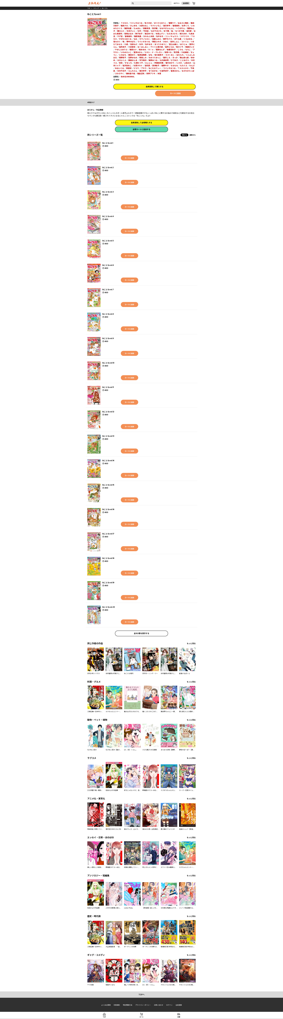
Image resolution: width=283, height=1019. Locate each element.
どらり (136, 68)
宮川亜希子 (158, 55)
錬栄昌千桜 (130, 73)
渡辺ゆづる (149, 34)
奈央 (121, 63)
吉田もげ (133, 44)
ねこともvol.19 (108, 582)
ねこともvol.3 (108, 192)
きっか (175, 57)
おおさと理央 (183, 23)
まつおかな (153, 71)
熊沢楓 (155, 28)
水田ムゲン (160, 34)
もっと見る (191, 643)
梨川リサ (179, 47)
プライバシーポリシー (143, 1005)
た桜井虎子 (164, 71)
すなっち (128, 63)
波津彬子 (155, 65)
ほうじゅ (183, 44)
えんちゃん (132, 71)
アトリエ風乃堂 (156, 47)
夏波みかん (138, 52)
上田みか (187, 63)
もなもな (174, 65)
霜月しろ (166, 57)
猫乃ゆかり (169, 63)
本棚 (178, 1017)
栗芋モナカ (167, 39)
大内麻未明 (164, 60)
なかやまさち (156, 31)
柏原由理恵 (142, 55)
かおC (165, 42)
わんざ (192, 65)
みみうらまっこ (155, 57)
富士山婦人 (173, 44)
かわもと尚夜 (148, 36)
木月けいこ (131, 31)
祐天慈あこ (127, 65)
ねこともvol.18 (108, 558)
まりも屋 (177, 39)
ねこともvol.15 (108, 485)
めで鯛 (166, 31)
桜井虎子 (122, 47)
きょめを (133, 26)
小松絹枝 (184, 52)
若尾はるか (128, 34)
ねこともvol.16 (108, 509)
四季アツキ (150, 73)
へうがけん (180, 28)
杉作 (139, 31)
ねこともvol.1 (107, 143)
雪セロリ (116, 42)
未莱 (159, 73)
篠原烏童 (127, 28)
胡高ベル (168, 52)
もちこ (188, 50)
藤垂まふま (132, 60)
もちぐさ (183, 65)
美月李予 (166, 26)
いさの (179, 63)
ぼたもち (180, 55)
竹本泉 (146, 31)
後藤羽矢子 (171, 50)
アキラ (143, 68)
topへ (142, 994)
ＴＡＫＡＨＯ (183, 68)
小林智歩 (131, 47)
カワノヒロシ (144, 39)
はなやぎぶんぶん (167, 28)
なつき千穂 (179, 31)
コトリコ (184, 42)
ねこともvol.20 (108, 607)
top (88, 8)
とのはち (122, 55)
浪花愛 (189, 31)
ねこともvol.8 (108, 314)
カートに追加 (175, 93)
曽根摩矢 (128, 36)
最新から (192, 135)
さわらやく (119, 73)
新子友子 (138, 34)
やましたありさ (121, 50)
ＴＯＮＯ (124, 23)
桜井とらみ (169, 47)
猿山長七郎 (184, 57)
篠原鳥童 (137, 36)
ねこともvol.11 (108, 387)
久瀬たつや (138, 63)
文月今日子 (121, 71)
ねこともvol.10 (108, 363)
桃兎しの (142, 57)
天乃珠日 (142, 60)
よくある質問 (106, 1005)
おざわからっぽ (188, 71)
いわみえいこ (126, 52)
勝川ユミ (120, 31)
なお (135, 39)
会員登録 (186, 3)
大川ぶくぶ (121, 60)
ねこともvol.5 (108, 241)
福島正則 (140, 73)
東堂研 (128, 68)
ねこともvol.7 (108, 289)
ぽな (150, 55)
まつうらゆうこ (160, 23)
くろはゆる (188, 39)
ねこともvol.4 (108, 216)
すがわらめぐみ (125, 39)
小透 (126, 44)
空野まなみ (132, 57)
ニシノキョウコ (171, 36)
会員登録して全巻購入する (141, 122)
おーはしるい (143, 47)
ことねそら (184, 60)
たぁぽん (137, 28)
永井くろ (185, 26)
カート (141, 1017)
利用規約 (117, 1005)
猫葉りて (172, 23)
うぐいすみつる (136, 23)
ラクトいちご (155, 26)
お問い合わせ (158, 1005)
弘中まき (159, 36)
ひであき (174, 60)
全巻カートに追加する (141, 129)
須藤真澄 (146, 28)
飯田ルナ (133, 50)
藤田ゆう (131, 55)
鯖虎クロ (124, 26)
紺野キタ (165, 65)
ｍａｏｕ (148, 63)
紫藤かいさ (189, 47)
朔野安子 (122, 57)
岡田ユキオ (156, 42)
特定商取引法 (127, 1005)
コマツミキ (184, 36)
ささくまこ (169, 55)
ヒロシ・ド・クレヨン (153, 52)
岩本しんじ (174, 42)
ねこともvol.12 (108, 412)
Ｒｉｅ (151, 50)
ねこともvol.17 (108, 534)
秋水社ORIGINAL (128, 77)
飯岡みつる (153, 60)
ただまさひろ (172, 34)
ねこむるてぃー (155, 68)
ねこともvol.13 (108, 436)
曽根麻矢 (176, 26)
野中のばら (131, 42)
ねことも (105, 8)
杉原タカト (138, 65)
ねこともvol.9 (108, 338)
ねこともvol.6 (108, 265)
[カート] (193, 3)
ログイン (177, 3)
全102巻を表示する (141, 633)
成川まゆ (183, 34)
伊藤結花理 (158, 63)
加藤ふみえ (156, 39)
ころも (180, 50)
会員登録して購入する (154, 86)
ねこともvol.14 (108, 460)
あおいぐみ (119, 68)
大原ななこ (143, 26)
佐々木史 (148, 23)
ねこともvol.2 (108, 167)
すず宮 (120, 36)
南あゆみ (142, 50)
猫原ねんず (160, 50)
